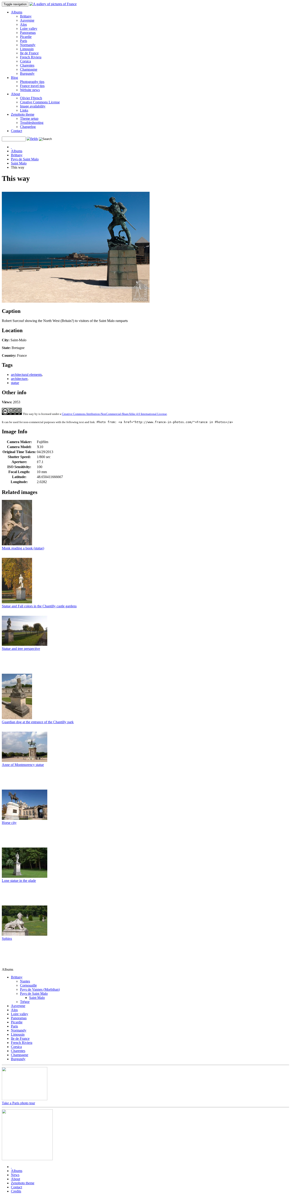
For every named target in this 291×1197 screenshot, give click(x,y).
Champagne (28, 69)
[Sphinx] (24, 934)
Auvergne (27, 20)
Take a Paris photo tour (18, 1103)
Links (24, 110)
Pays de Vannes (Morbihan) (40, 989)
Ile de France (29, 53)
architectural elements (26, 375)
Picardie (26, 37)
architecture (19, 379)
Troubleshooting (31, 123)
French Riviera (30, 57)
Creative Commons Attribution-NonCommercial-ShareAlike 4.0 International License (114, 414)
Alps (23, 24)
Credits (16, 1191)
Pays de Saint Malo (25, 159)
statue (15, 383)
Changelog (28, 127)
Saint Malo (19, 163)
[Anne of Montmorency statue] (24, 761)
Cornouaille (28, 985)
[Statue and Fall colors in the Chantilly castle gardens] (17, 602)
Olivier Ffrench (31, 98)
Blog (14, 78)
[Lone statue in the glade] (24, 876)
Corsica (25, 61)
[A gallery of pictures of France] (53, 4)
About (15, 94)
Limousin (27, 49)
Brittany (26, 16)
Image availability (32, 106)
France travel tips (32, 86)
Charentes (27, 65)
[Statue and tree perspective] (24, 644)
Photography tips (32, 82)
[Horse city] (24, 818)
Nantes (25, 981)
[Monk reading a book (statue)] (17, 544)
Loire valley (28, 28)
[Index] (11, 147)
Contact (16, 131)
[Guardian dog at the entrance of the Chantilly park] (17, 718)
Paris (23, 41)
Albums (16, 12)
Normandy (27, 45)
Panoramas (28, 33)
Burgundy (27, 73)
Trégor (25, 1002)
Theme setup (29, 118)
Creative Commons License (40, 102)
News (15, 1175)
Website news (30, 90)
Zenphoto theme (22, 114)
